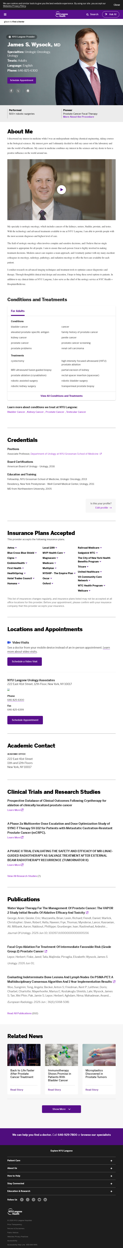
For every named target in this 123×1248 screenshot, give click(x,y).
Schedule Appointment (21, 80)
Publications (23, 899)
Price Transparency (14, 1224)
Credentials (22, 440)
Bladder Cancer (16, 412)
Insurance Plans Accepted (41, 533)
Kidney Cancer (35, 412)
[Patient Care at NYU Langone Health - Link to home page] (61, 14)
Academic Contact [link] (31, 746)
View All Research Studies (24, 876)
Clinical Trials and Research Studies (53, 792)
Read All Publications (22, 1013)
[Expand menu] (111, 1161)
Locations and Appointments (44, 629)
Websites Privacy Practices (17, 1237)
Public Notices (12, 1233)
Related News (25, 1036)
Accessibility (12, 1241)
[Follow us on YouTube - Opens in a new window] (39, 1199)
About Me (20, 131)
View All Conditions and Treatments (61, 395)
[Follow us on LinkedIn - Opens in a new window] (45, 1199)
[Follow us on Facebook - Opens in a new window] (22, 1199)
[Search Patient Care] (87, 14)
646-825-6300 (28, 70)
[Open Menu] (5, 14)
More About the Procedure (78, 116)
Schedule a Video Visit (24, 661)
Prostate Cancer (55, 412)
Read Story (16, 1090)
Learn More (14, 810)
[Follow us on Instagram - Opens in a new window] (33, 1199)
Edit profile (101, 507)
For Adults (18, 311)
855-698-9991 (31, 1245)
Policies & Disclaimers (15, 1229)
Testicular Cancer (76, 412)
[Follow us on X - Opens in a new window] (27, 1199)
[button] (117, 5)
